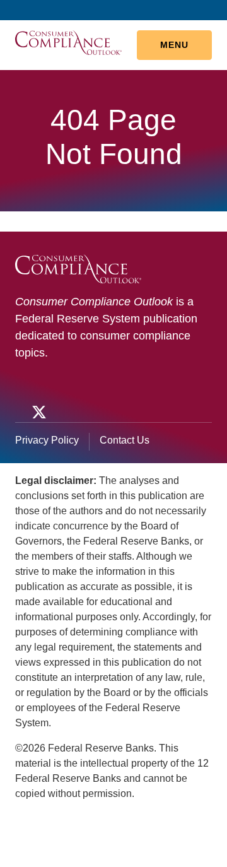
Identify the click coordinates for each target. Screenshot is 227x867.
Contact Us (124, 440)
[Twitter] (38, 412)
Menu (174, 45)
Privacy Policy (47, 440)
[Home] (68, 42)
